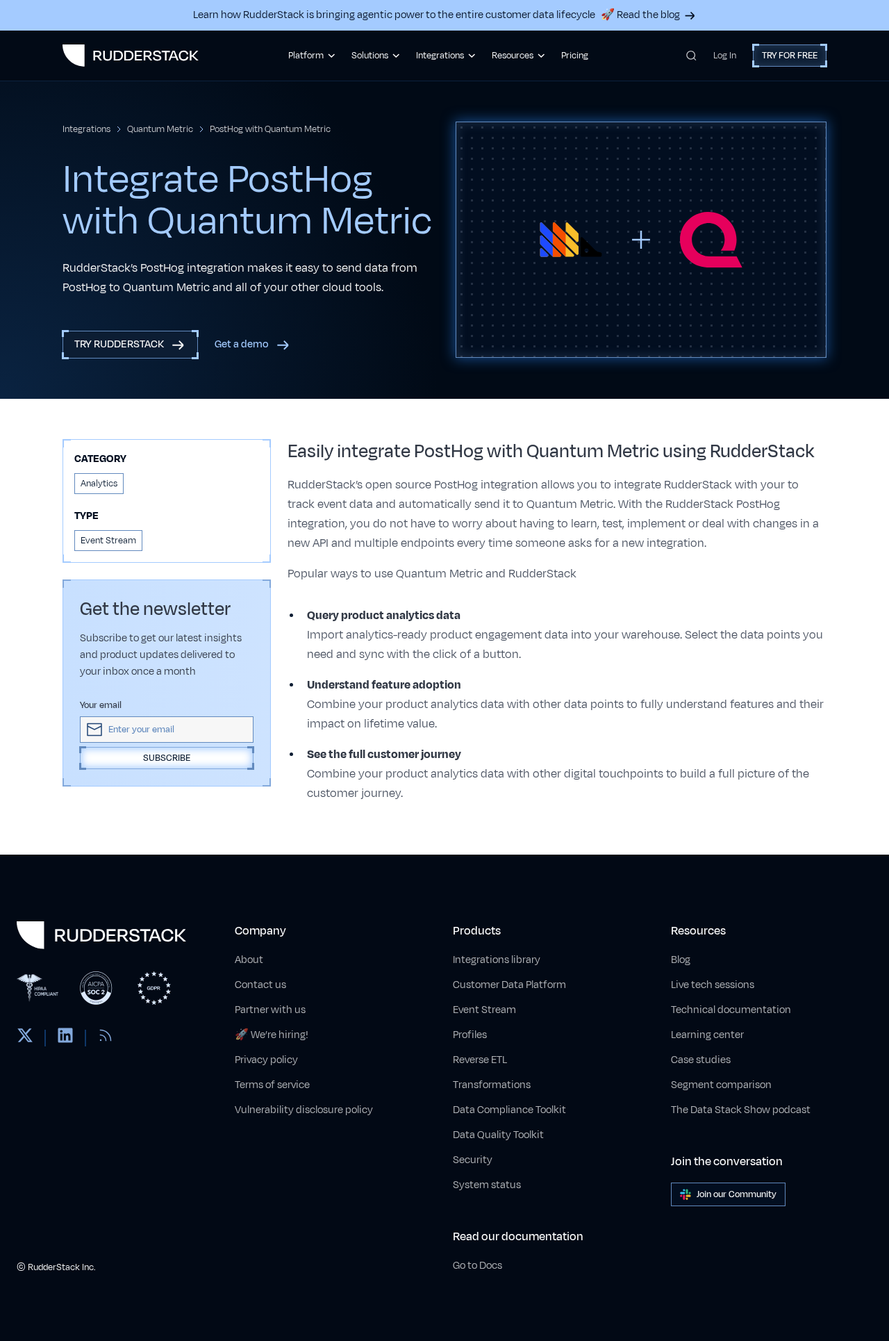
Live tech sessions (712, 985)
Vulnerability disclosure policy (304, 1110)
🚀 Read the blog (640, 15)
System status (487, 1185)
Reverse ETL (480, 1060)
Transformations (492, 1085)
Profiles (470, 1035)
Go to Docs (477, 1265)
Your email (101, 705)
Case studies (701, 1060)
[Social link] (25, 1038)
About (249, 960)
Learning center (707, 1035)
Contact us (260, 985)
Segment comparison (721, 1085)
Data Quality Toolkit (498, 1135)
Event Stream (484, 1010)
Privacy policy (266, 1060)
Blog (680, 960)
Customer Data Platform (509, 985)
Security (472, 1160)
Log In (724, 55)
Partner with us (270, 1010)
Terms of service (272, 1085)
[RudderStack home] (131, 55)
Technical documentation (731, 1010)
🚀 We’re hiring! (271, 1035)
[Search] (691, 55)
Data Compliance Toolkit (509, 1110)
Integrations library (496, 960)
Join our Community (736, 1194)
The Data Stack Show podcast (741, 1110)
